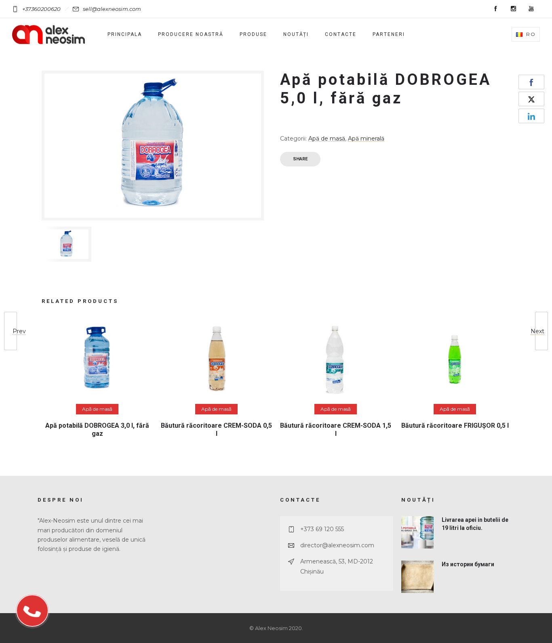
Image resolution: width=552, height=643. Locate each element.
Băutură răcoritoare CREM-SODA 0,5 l (216, 429)
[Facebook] (495, 9)
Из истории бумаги (468, 564)
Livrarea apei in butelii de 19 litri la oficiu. (475, 524)
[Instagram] (513, 9)
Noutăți (296, 34)
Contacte (340, 34)
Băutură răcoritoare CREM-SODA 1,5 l (335, 429)
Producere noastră (190, 34)
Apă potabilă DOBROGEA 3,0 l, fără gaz (97, 429)
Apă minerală (366, 138)
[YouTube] (531, 9)
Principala (124, 34)
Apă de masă (326, 138)
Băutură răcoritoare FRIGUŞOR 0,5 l (455, 425)
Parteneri (389, 34)
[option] (66, 244)
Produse (253, 34)
